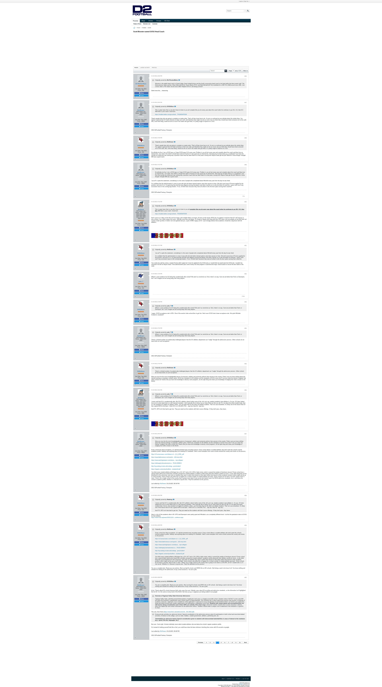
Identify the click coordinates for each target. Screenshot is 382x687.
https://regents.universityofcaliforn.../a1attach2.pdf (165, 469)
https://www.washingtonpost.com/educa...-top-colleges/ (167, 460)
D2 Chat (167, 21)
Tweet (142, 95)
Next (245, 642)
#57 (246, 434)
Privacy (238, 678)
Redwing (141, 209)
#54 (246, 328)
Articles (150, 21)
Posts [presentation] (136, 67)
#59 (246, 525)
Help (223, 678)
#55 (246, 363)
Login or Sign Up (243, 1)
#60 (246, 577)
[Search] (248, 11)
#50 (246, 202)
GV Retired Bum (140, 84)
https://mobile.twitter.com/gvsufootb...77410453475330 (171, 114)
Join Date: (138, 89)
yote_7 (141, 281)
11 (240, 642)
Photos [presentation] (154, 67)
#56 (246, 390)
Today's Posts (137, 24)
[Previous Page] (239, 71)
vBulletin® (240, 684)
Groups (158, 21)
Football (144, 27)
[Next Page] (240, 71)
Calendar (154, 24)
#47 (246, 102)
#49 (246, 164)
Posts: (140, 90)
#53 (246, 302)
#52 (246, 274)
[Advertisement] (191, 49)
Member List (146, 24)
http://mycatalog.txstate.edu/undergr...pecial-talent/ (166, 466)
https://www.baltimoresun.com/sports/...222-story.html (166, 457)
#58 (246, 495)
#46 (246, 76)
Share (142, 93)
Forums (135, 21)
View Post (179, 80)
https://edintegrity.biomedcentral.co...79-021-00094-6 (166, 463)
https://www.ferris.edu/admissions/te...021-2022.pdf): (179, 612)
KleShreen (140, 110)
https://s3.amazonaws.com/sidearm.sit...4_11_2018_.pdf (167, 454)
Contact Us (230, 678)
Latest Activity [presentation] (145, 67)
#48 (246, 138)
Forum (138, 27)
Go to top (245, 678)
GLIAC (149, 27)
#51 (246, 245)
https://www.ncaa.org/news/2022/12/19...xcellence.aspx (167, 517)
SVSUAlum (140, 145)
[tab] (136, 67)
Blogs (143, 21)
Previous (200, 642)
